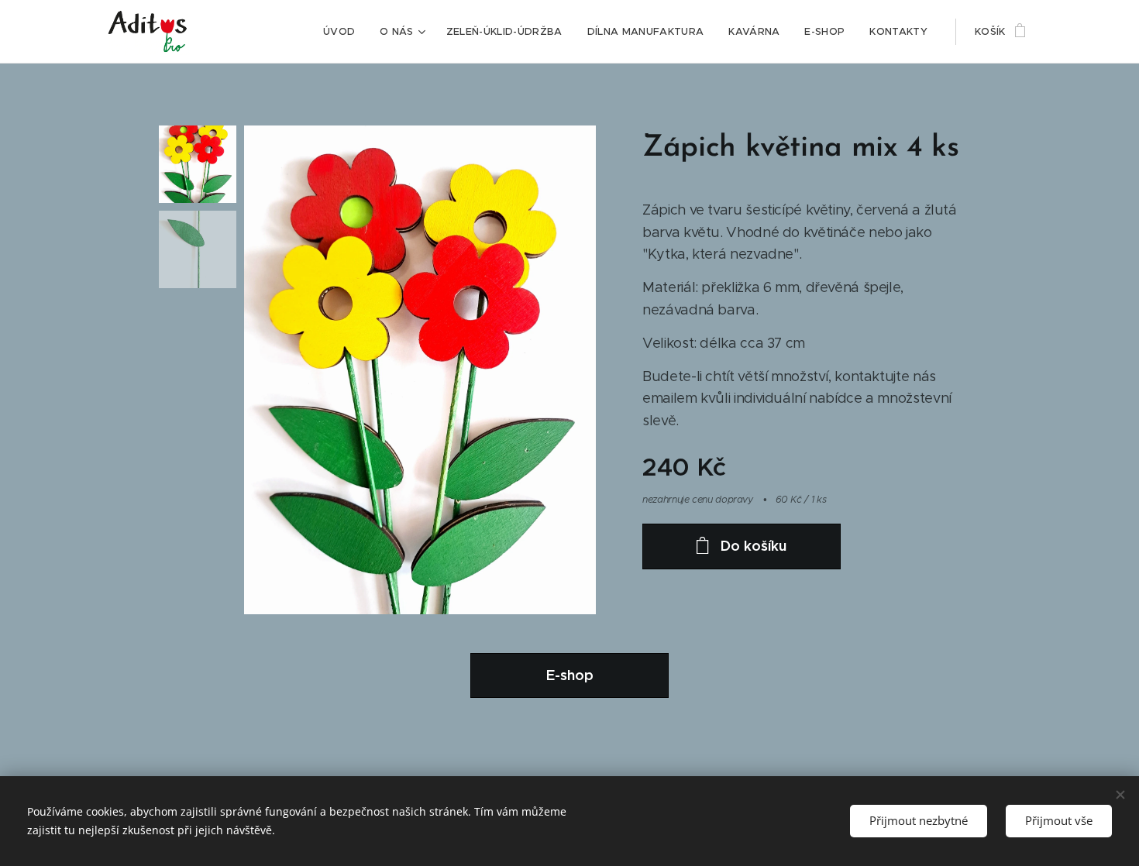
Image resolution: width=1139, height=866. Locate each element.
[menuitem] (343, 31)
